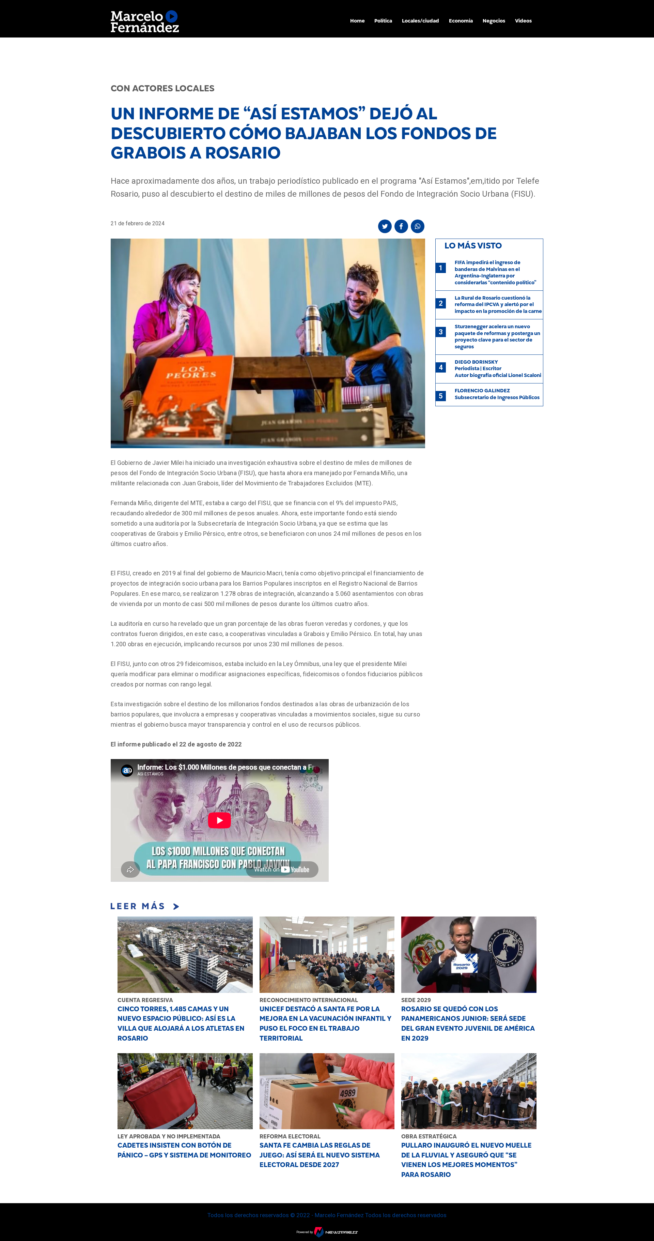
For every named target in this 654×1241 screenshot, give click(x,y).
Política (383, 20)
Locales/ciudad (420, 20)
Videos (523, 20)
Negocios (494, 20)
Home (357, 20)
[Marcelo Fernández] (145, 23)
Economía (461, 20)
